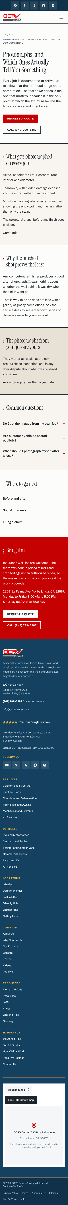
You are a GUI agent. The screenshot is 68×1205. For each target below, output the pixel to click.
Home (6, 35)
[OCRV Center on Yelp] (34, 5)
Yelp (23, 1199)
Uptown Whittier (12, 890)
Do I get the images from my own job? (34, 423)
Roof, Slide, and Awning (17, 804)
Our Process (10, 946)
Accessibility (39, 1193)
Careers (8, 952)
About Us (8, 933)
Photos (7, 959)
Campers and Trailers (16, 841)
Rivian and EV (11, 860)
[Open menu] (61, 17)
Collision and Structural (17, 785)
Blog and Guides (12, 989)
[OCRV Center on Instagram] (53, 5)
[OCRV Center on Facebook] (44, 5)
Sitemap (53, 1193)
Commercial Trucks (15, 854)
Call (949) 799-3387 (21, 129)
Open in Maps (16, 1089)
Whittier (7, 884)
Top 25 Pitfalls (11, 1045)
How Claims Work (14, 1051)
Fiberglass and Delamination (20, 798)
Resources (9, 995)
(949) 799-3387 (12, 701)
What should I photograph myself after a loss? (34, 453)
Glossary (8, 1021)
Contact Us (9, 1064)
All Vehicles (10, 866)
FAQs (6, 1002)
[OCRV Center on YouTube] (15, 5)
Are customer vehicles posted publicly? (34, 438)
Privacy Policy (10, 1193)
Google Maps (10, 1199)
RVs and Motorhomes (16, 834)
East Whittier (10, 897)
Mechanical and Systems (18, 810)
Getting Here (10, 916)
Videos (7, 965)
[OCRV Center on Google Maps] (25, 5)
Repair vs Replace (13, 1057)
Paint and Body (12, 792)
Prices (6, 1008)
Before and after (15, 498)
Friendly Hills (10, 903)
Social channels (14, 510)
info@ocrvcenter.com (16, 709)
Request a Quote (20, 118)
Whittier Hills (10, 909)
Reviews (8, 971)
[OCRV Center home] (12, 17)
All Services (10, 817)
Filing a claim (12, 522)
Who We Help (11, 1014)
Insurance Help (12, 1038)
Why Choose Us (12, 940)
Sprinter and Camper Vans (18, 847)
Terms (25, 1193)
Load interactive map (21, 1099)
